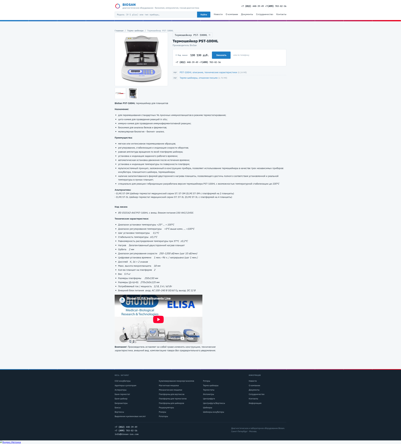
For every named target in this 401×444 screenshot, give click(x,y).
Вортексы (119, 412)
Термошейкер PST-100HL (191, 35)
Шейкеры (207, 407)
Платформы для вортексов (171, 394)
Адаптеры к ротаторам (125, 385)
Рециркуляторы (166, 407)
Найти (203, 14)
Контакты (281, 14)
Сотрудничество (264, 14)
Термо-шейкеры (135, 30)
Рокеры (162, 412)
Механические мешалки (170, 390)
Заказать (221, 55)
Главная (119, 30)
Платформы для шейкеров (171, 403)
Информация (255, 403)
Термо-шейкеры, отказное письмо (199, 77)
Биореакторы (121, 403)
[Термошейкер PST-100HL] (141, 59)
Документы (247, 14)
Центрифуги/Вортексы (214, 403)
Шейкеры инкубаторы (213, 412)
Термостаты (208, 390)
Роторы (206, 381)
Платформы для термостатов (173, 398)
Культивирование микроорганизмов (176, 381)
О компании (232, 14)
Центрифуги (209, 398)
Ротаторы (163, 416)
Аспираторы (120, 390)
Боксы (118, 407)
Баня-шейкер (121, 398)
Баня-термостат (122, 394)
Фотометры (208, 394)
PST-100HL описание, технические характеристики (208, 72)
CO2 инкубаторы (122, 381)
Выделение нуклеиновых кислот (130, 416)
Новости (218, 14)
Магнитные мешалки (169, 385)
